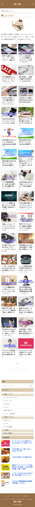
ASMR (6, 430)
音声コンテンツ (9, 417)
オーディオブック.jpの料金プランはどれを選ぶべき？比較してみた (22, 442)
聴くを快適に (8, 433)
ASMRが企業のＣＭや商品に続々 (22, 457)
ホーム (7, 496)
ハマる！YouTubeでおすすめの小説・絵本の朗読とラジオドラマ (22, 474)
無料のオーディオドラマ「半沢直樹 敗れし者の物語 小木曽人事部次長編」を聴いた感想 (22, 467)
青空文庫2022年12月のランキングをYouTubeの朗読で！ (25, 142)
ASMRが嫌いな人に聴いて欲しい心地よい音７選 (22, 450)
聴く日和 (17, 4)
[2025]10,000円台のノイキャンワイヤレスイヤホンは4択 (8, 121)
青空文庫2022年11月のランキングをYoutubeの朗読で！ (9, 163)
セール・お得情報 (9, 414)
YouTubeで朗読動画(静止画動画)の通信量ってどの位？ (22, 482)
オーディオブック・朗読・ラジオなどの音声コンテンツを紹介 (17, 499)
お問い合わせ (26, 496)
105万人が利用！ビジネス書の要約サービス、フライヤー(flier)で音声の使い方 (8, 102)
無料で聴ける (8, 410)
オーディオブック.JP (10, 397)
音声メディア (8, 420)
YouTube (7, 404)
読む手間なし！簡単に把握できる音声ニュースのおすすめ (25, 79)
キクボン (6, 407)
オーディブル (8, 401)
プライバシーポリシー (16, 496)
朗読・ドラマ (8, 394)
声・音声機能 (8, 427)
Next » (18, 363)
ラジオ (6, 423)
